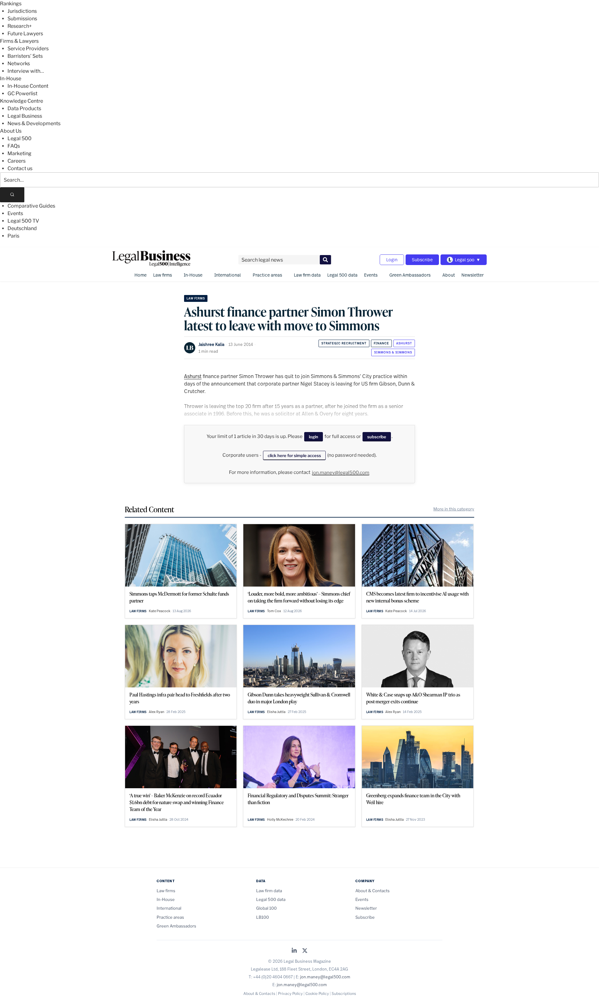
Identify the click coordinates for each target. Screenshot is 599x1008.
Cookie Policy (317, 993)
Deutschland (22, 228)
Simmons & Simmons (393, 352)
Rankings (11, 4)
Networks (18, 63)
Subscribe (422, 260)
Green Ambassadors (410, 275)
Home (140, 275)
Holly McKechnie (280, 819)
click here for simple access (294, 455)
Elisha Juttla (276, 712)
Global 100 (266, 908)
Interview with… (25, 71)
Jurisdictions (22, 11)
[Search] (12, 194)
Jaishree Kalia (211, 344)
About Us (11, 131)
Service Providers (28, 49)
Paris (13, 236)
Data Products (24, 108)
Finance (381, 343)
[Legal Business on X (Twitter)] (305, 951)
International (227, 275)
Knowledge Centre (21, 101)
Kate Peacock (159, 611)
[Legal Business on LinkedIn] (294, 951)
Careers (16, 161)
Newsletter (472, 275)
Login (391, 260)
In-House (10, 78)
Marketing (19, 153)
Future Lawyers (25, 34)
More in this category (453, 508)
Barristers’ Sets (25, 56)
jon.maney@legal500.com (340, 472)
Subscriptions (344, 993)
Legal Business (24, 116)
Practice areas (267, 275)
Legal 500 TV (23, 221)
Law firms (162, 275)
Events (15, 213)
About (448, 275)
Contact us (19, 168)
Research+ (19, 26)
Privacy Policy (290, 993)
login (313, 436)
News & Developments (34, 123)
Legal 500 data (342, 275)
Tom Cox (274, 611)
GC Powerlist (22, 93)
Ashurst (404, 343)
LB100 (262, 917)
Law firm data (307, 275)
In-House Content (27, 86)
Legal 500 (19, 138)
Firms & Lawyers (19, 41)
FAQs (13, 146)
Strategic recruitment (344, 343)
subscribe (376, 436)
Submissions (22, 19)
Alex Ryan (156, 712)
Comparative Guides (31, 206)
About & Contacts (372, 890)
